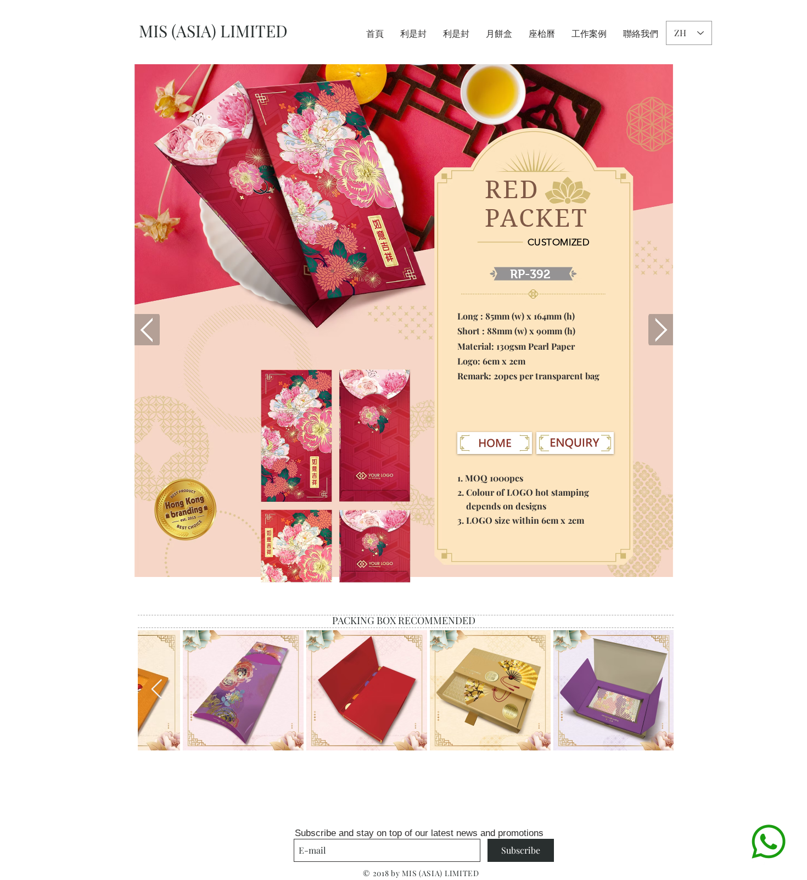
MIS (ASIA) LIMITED (213, 31)
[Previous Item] (156, 689)
